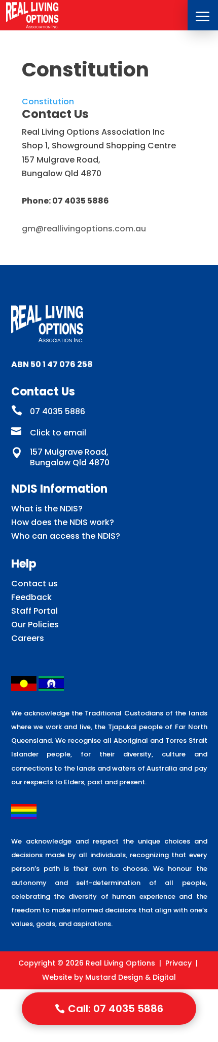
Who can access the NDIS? (65, 536)
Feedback (31, 597)
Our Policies (35, 624)
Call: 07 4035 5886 (115, 1008)
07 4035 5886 (57, 411)
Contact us (34, 583)
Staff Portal (34, 611)
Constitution (48, 101)
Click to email (58, 432)
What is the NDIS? (47, 508)
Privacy (178, 963)
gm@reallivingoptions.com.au (84, 228)
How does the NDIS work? (62, 522)
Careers (27, 638)
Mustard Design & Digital (130, 977)
